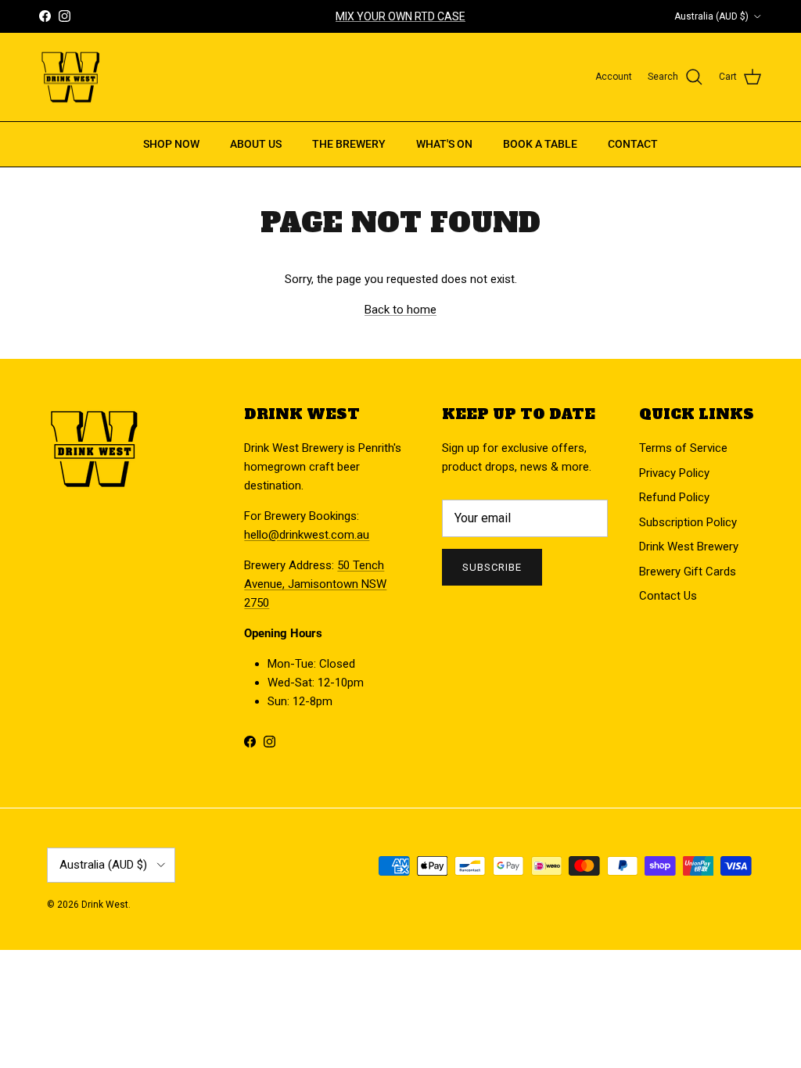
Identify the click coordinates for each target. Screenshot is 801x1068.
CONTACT (633, 144)
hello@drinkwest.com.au (306, 535)
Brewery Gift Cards (687, 571)
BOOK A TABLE (540, 144)
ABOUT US (256, 144)
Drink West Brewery (688, 546)
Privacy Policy (674, 473)
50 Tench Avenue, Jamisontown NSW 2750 (315, 584)
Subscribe (492, 567)
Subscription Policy (688, 522)
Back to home (400, 310)
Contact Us (668, 596)
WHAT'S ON (444, 144)
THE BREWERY (349, 144)
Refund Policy (674, 497)
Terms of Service (683, 448)
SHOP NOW (171, 144)
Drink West (104, 904)
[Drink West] (70, 77)
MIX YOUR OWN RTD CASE (400, 16)
